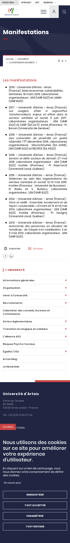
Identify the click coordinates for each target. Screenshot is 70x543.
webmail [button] (48, 2)
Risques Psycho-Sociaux (19, 344)
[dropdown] (54, 11)
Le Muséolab (11, 366)
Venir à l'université (15, 295)
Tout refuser (35, 526)
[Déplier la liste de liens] (66, 280)
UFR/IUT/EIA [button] (8, 2)
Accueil (10, 59)
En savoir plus (12, 483)
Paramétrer (35, 516)
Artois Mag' (10, 359)
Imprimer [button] (15, 248)
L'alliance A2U (12, 336)
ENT (37, 2)
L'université (23, 59)
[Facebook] (5, 256)
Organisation (11, 288)
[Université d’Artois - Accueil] (11, 11)
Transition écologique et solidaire (25, 329)
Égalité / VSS (11, 351)
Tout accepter (35, 505)
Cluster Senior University (22, 62)
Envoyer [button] (38, 248)
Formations (16, 428)
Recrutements (12, 303)
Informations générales (18, 280)
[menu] (43, 11)
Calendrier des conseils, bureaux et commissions (26, 312)
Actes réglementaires (17, 321)
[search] (64, 11)
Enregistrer (35, 494)
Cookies (8, 427)
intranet (26, 2)
